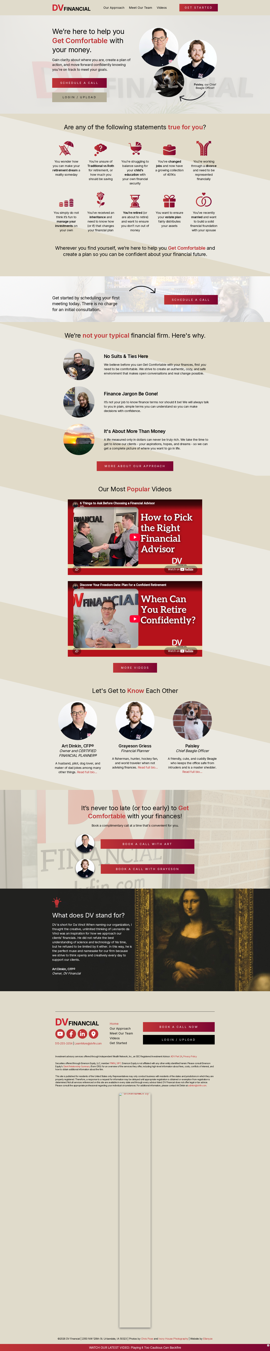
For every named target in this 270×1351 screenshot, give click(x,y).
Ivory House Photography (173, 1338)
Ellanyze (207, 1338)
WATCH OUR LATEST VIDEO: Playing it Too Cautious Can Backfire (135, 1347)
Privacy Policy (190, 1056)
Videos (162, 8)
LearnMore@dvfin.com (88, 1043)
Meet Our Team (140, 8)
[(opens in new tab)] (135, 1210)
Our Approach (113, 8)
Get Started (118, 1043)
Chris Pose (147, 1338)
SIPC (119, 1063)
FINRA (113, 1063)
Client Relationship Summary (76, 1066)
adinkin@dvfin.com (197, 1085)
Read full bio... (87, 772)
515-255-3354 (63, 1043)
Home (114, 1024)
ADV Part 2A (176, 1056)
